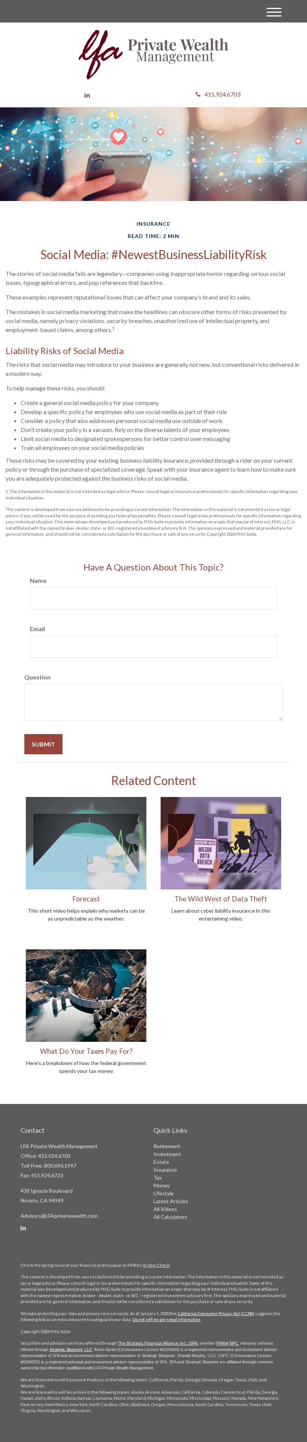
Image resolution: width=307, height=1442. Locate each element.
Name (38, 580)
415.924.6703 (222, 94)
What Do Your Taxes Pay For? (86, 1051)
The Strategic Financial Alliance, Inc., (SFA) (158, 1343)
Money (162, 1185)
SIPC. (234, 1343)
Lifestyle (164, 1193)
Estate (161, 1162)
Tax (158, 1177)
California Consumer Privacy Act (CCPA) (215, 1313)
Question (37, 677)
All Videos (165, 1209)
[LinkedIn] (87, 95)
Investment (167, 1154)
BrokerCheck (156, 1265)
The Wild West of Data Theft (220, 899)
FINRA (222, 1343)
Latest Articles (171, 1201)
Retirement (167, 1146)
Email (37, 628)
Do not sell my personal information (166, 1319)
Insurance (165, 1169)
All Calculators (170, 1217)
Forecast (86, 899)
